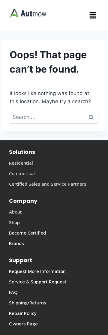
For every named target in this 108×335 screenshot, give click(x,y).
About (15, 212)
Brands (16, 243)
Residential (21, 163)
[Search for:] (54, 117)
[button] (75, 15)
